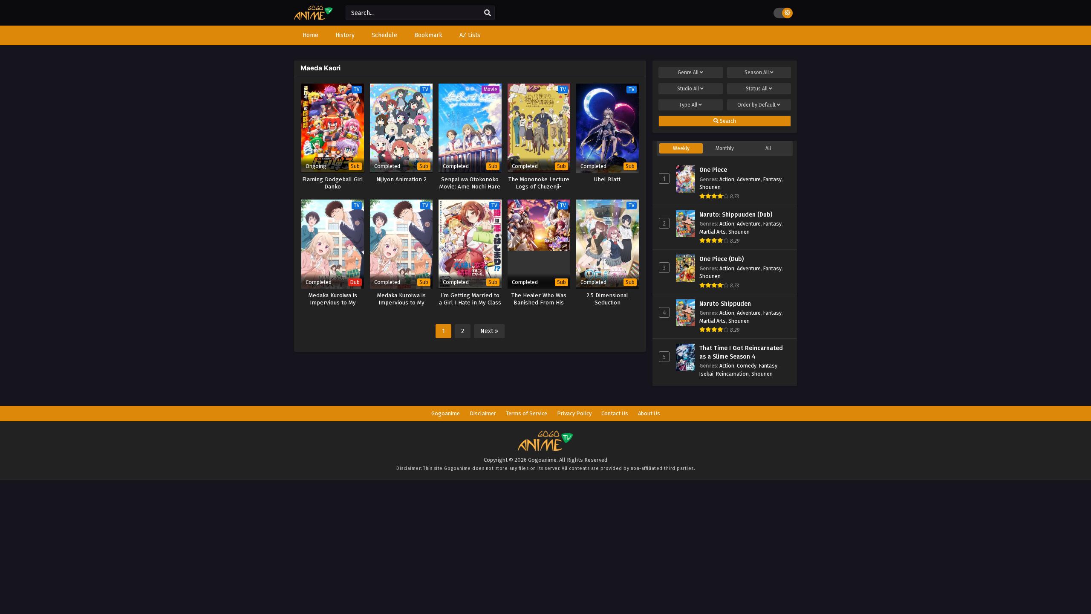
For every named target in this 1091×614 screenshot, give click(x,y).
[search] (487, 13)
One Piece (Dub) (721, 259)
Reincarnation (732, 374)
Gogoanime (445, 413)
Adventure (749, 179)
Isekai (706, 374)
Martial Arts (712, 232)
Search (727, 121)
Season (757, 72)
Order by (756, 105)
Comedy (746, 365)
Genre (688, 72)
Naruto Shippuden (725, 303)
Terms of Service (526, 413)
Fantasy (772, 179)
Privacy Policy (574, 413)
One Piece (713, 170)
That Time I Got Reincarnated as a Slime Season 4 (741, 352)
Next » (489, 331)
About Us (649, 413)
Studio (688, 89)
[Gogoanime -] (313, 18)
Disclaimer (483, 413)
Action (726, 179)
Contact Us (614, 413)
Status (757, 89)
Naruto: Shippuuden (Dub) (735, 214)
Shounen (710, 187)
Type (688, 105)
